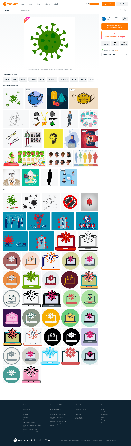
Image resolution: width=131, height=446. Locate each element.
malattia (83, 79)
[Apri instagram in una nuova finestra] (34, 440)
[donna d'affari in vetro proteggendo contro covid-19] (62, 221)
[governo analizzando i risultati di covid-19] (14, 221)
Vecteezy (26, 412)
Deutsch (103, 417)
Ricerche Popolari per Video (56, 424)
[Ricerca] (120, 10)
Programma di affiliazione (58, 414)
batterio (23, 79)
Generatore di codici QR (30, 432)
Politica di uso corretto (110, 440)
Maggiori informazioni (109, 54)
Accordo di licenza (55, 409)
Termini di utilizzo (85, 440)
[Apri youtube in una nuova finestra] (49, 440)
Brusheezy (26, 409)
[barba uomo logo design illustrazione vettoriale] (53, 138)
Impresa (25, 417)
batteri (15, 79)
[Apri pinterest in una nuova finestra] (40, 440)
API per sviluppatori (29, 422)
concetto (33, 79)
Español (103, 412)
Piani (87, 4)
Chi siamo (78, 414)
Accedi (122, 4)
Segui (124, 20)
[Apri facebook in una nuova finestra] (31, 440)
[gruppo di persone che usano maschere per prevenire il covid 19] (68, 177)
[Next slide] (96, 79)
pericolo (74, 79)
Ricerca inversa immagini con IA (32, 425)
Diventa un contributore (79, 418)
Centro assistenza (80, 409)
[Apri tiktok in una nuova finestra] (43, 440)
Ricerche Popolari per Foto (58, 421)
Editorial (47, 4)
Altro (102, 422)
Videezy (25, 414)
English (103, 409)
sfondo (6, 79)
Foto (30, 4)
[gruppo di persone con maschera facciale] (89, 138)
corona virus (52, 79)
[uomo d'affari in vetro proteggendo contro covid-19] (41, 241)
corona (42, 79)
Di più (56, 4)
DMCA (52, 412)
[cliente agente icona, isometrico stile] (69, 119)
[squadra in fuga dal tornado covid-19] (38, 221)
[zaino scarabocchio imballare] (89, 119)
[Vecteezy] (10, 4)
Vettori (23, 4)
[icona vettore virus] (65, 241)
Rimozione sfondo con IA (30, 429)
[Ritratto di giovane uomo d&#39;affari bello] (11, 177)
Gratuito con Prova (115, 26)
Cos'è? (116, 50)
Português (104, 414)
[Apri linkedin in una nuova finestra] (37, 440)
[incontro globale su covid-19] (87, 221)
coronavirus (64, 79)
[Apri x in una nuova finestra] (46, 440)
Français (103, 420)
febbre (92, 79)
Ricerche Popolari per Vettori (56, 418)
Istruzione (26, 420)
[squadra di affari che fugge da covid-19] (15, 241)
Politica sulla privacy (97, 440)
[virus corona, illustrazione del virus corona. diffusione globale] (13, 98)
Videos (38, 4)
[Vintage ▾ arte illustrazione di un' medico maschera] (83, 98)
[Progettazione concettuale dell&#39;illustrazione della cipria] (30, 177)
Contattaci (78, 412)
